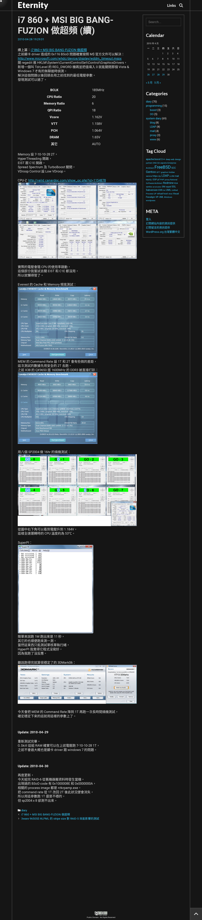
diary (24, 810)
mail (152, 131)
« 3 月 (149, 82)
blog (152, 122)
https (155, 176)
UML (168, 190)
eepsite (163, 163)
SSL (174, 186)
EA (158, 163)
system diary (153, 118)
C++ (163, 159)
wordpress (150, 200)
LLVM (171, 176)
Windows (168, 197)
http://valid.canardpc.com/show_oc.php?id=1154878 (67, 180)
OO (151, 114)
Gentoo (151, 172)
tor (164, 190)
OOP (155, 179)
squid (168, 186)
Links (171, 5)
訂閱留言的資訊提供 (158, 227)
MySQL (149, 180)
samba (149, 187)
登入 (148, 219)
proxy (153, 135)
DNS (155, 163)
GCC (173, 167)
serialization (156, 187)
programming (154, 105)
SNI (163, 186)
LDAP (153, 126)
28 (158, 75)
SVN (160, 190)
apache (150, 159)
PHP (162, 180)
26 (148, 75)
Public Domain (93, 917)
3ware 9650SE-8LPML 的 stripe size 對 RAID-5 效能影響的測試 (60, 818)
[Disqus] (77, 869)
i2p (159, 176)
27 (153, 75)
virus (170, 194)
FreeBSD (163, 167)
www (153, 139)
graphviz (164, 172)
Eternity (33, 5)
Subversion (152, 190)
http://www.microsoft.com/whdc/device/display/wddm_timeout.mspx (70, 58)
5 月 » (157, 82)
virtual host (162, 193)
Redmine (168, 182)
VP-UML (159, 197)
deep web (170, 159)
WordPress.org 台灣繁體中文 (163, 231)
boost (153, 110)
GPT (158, 172)
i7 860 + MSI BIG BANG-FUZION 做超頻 (59, 50)
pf (158, 179)
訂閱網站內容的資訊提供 (160, 223)
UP (155, 194)
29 (163, 75)
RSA (176, 183)
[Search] (181, 5)
